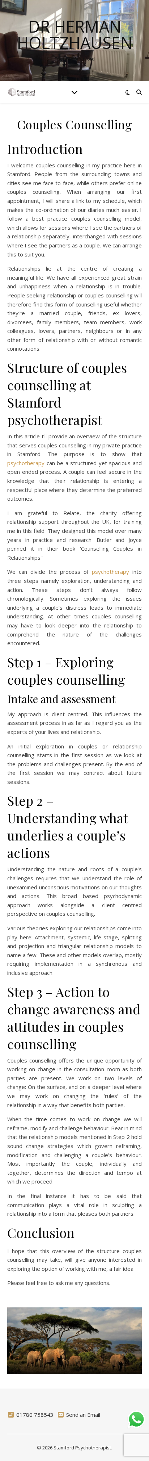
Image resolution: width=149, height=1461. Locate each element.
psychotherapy (25, 463)
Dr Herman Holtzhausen (74, 34)
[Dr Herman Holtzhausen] (21, 91)
